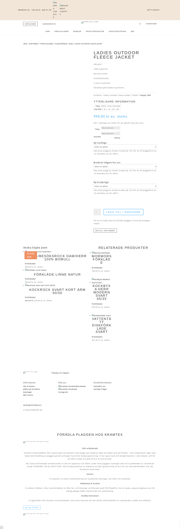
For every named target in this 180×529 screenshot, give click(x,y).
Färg (97, 129)
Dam (71, 44)
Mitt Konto (28, 395)
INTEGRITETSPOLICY (32, 405)
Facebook (81, 386)
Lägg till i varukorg (123, 212)
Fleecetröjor (61, 44)
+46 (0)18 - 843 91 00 (41, 10)
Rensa (117, 138)
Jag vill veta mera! (105, 231)
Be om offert (32, 507)
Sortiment (34, 44)
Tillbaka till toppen (60, 373)
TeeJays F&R (145, 95)
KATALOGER (30, 24)
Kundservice (49, 24)
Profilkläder (46, 44)
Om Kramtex (29, 386)
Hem (25, 44)
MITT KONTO (153, 10)
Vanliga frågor (100, 389)
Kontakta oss (100, 386)
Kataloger (27, 392)
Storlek (97, 137)
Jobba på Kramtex (31, 389)
